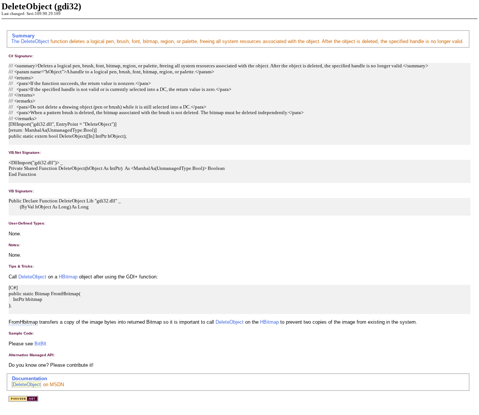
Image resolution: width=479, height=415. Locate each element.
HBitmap (68, 277)
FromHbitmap (23, 322)
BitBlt (40, 344)
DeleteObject (35, 41)
